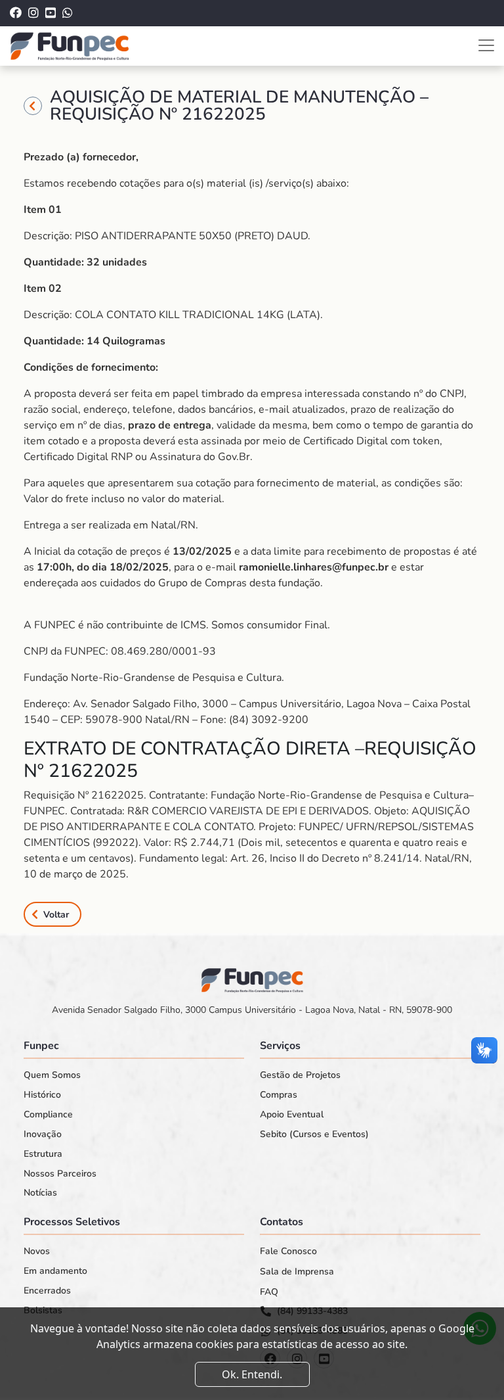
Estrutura (43, 1154)
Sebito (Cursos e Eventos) (314, 1134)
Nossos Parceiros (60, 1174)
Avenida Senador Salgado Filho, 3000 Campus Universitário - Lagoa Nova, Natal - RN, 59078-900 (252, 1010)
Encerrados (47, 1291)
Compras (278, 1095)
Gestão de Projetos (300, 1075)
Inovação (43, 1134)
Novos (37, 1251)
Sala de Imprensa (297, 1272)
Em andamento (55, 1271)
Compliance (48, 1115)
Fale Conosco (288, 1251)
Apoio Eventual (292, 1115)
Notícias (40, 1193)
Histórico (42, 1095)
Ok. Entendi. (252, 1374)
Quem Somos (52, 1075)
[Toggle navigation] (486, 45)
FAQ (269, 1292)
